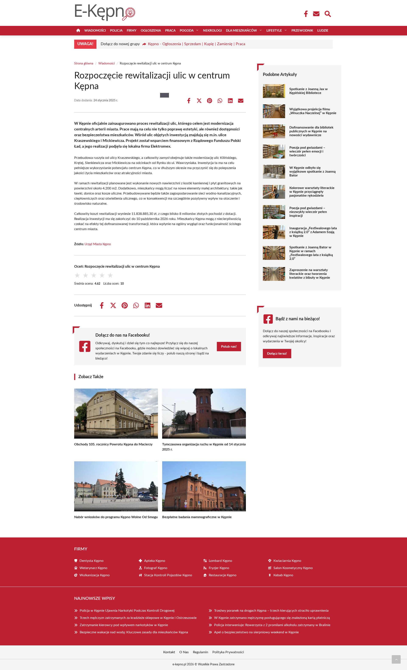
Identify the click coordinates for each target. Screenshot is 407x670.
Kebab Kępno (283, 575)
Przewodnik (302, 30)
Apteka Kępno (154, 560)
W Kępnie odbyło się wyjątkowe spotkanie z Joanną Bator (312, 171)
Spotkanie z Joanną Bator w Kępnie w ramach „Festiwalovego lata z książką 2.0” (311, 253)
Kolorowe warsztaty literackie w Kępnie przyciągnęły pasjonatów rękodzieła (312, 191)
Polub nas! (229, 346)
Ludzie (322, 30)
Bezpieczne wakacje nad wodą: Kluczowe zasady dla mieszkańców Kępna (134, 632)
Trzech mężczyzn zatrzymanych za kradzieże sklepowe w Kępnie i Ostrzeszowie (138, 618)
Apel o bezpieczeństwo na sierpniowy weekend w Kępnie (256, 632)
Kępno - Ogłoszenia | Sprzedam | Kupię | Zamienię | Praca (196, 44)
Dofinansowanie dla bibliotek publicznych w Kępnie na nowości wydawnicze (311, 131)
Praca (170, 30)
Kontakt (169, 652)
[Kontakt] (316, 13)
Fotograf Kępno (155, 568)
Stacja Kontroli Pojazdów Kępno (168, 575)
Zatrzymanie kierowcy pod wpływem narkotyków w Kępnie (124, 625)
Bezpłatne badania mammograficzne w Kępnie (197, 517)
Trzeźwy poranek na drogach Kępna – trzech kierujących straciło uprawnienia (271, 610)
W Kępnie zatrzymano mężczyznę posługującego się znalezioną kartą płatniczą (272, 618)
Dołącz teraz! (277, 353)
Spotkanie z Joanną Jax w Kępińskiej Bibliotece (308, 91)
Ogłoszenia (151, 30)
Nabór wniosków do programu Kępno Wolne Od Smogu (116, 517)
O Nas (184, 652)
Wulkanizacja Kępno (94, 575)
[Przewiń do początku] (396, 659)
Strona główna (83, 63)
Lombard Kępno (220, 560)
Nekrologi (212, 30)
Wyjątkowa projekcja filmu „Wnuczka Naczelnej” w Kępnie (312, 111)
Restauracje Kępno (222, 575)
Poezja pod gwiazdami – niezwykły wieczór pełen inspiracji (308, 211)
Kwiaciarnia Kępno (287, 560)
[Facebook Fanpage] (304, 13)
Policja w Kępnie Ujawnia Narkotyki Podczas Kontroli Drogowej (127, 610)
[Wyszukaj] (327, 13)
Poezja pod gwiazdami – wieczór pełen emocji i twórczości (307, 151)
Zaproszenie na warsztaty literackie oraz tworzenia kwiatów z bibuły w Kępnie (309, 273)
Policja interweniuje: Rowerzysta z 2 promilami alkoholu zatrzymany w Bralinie (272, 625)
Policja (116, 30)
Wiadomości (95, 30)
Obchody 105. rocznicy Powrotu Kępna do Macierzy (113, 444)
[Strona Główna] (78, 30)
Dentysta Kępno (91, 560)
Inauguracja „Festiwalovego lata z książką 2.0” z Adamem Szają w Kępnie (313, 232)
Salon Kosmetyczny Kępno (293, 568)
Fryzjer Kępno (219, 568)
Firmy (132, 30)
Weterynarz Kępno (93, 568)
